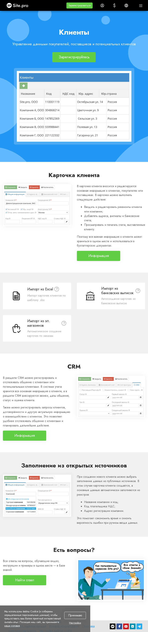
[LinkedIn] (133, 626)
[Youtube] (126, 626)
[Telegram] (139, 626)
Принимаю (75, 615)
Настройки (75, 623)
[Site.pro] (113, 626)
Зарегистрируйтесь (74, 57)
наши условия (12, 625)
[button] (79, 5)
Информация (98, 255)
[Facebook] (119, 626)
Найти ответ (24, 580)
